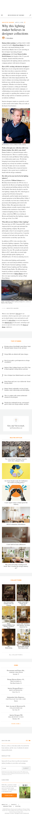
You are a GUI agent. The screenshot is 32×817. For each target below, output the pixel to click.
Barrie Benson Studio (23, 648)
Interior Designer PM (16, 715)
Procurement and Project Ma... (16, 670)
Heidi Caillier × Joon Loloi (23, 602)
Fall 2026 (23, 605)
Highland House (23, 646)
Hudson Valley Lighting (9, 43)
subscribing (11, 320)
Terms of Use (4, 772)
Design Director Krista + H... (16, 679)
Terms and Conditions (16, 809)
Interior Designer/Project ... (16, 688)
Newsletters (7, 806)
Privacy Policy (26, 772)
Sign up (18, 314)
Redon (8, 628)
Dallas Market (19, 274)
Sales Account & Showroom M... (16, 706)
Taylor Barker (10, 38)
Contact (14, 804)
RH (9, 646)
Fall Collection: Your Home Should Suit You (23, 626)
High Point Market (18, 45)
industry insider (8, 22)
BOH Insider (8, 322)
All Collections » (16, 655)
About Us (4, 804)
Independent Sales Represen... (16, 697)
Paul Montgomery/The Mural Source (9, 625)
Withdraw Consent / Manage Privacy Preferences (17, 813)
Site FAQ (17, 806)
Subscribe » (9, 795)
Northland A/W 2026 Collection (9, 604)
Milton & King (9, 602)
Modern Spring (8, 648)
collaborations (6, 54)
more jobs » (16, 723)
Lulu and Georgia (23, 623)
